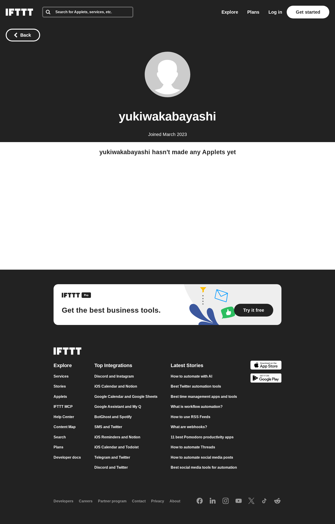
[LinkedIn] (213, 501)
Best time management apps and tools (204, 397)
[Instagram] (226, 501)
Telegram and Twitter (112, 457)
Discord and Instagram (114, 376)
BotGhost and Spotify (113, 417)
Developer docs (67, 457)
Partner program (112, 501)
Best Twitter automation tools (196, 386)
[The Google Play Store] (265, 378)
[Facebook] (200, 501)
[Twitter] (251, 501)
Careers (86, 501)
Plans (253, 12)
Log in (275, 12)
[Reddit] (277, 501)
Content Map (65, 427)
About (175, 501)
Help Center (64, 417)
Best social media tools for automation (204, 467)
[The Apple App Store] (265, 365)
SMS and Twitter (108, 427)
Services (61, 376)
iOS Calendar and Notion (115, 386)
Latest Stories (187, 365)
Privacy (157, 501)
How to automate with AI (191, 376)
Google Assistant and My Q (117, 407)
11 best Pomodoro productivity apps (202, 437)
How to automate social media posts (202, 457)
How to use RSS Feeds (190, 417)
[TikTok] (264, 501)
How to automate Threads (193, 447)
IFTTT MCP (63, 407)
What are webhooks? (189, 427)
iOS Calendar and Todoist (116, 447)
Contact (139, 501)
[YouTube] (238, 501)
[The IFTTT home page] (19, 12)
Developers (63, 501)
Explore (230, 12)
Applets (60, 397)
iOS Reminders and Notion (117, 437)
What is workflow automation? (197, 407)
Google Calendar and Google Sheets (125, 397)
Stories (60, 386)
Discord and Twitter (111, 467)
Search (60, 437)
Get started (308, 12)
